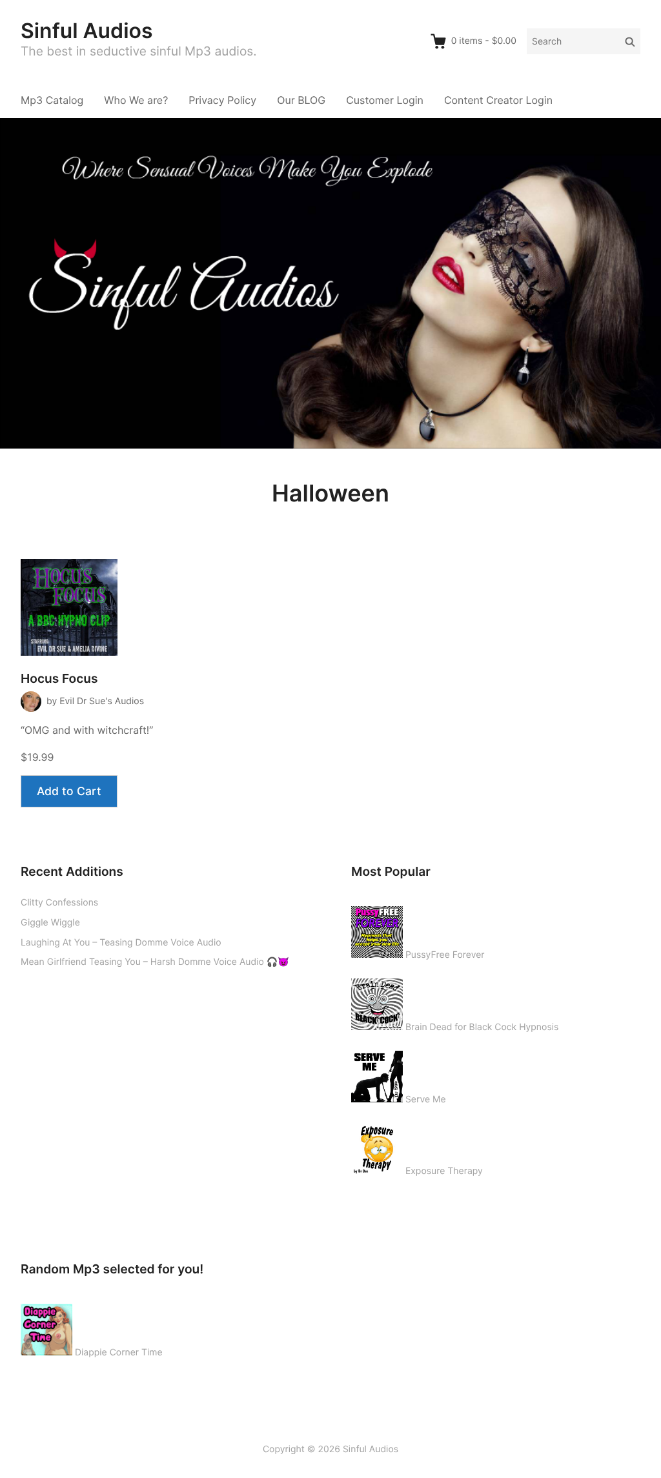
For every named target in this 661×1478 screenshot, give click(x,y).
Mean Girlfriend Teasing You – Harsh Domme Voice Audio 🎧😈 (155, 962)
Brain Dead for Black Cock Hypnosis (481, 1027)
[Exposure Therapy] (377, 1145)
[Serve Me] (377, 1074)
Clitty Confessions (59, 902)
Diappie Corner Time (119, 1352)
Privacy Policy (222, 100)
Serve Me (425, 1099)
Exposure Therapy (444, 1171)
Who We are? (136, 100)
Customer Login (384, 100)
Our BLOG (301, 100)
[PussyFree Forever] (377, 929)
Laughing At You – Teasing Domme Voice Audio (121, 942)
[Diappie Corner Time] (46, 1327)
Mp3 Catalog (52, 100)
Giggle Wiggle (50, 922)
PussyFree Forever (445, 954)
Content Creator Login (498, 100)
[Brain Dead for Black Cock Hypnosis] (377, 1001)
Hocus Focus (59, 678)
